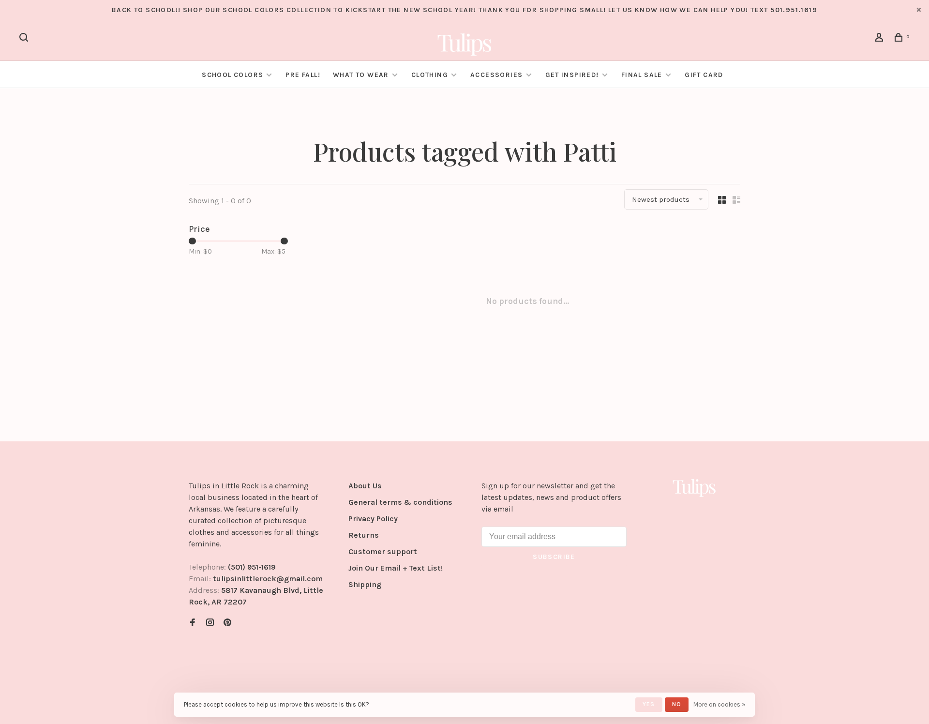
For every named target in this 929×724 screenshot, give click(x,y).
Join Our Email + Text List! (395, 568)
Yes (649, 704)
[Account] (880, 39)
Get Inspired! (572, 75)
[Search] (25, 39)
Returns (363, 535)
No (676, 704)
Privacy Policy (373, 518)
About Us (365, 485)
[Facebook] (192, 623)
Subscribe (554, 557)
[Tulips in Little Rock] (694, 487)
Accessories (496, 75)
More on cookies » (719, 704)
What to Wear (361, 75)
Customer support (382, 551)
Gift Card (704, 75)
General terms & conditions (400, 502)
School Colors (232, 75)
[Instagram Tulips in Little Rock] (210, 623)
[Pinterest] (227, 623)
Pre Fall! (302, 75)
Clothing (429, 75)
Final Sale (642, 75)
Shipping (364, 584)
